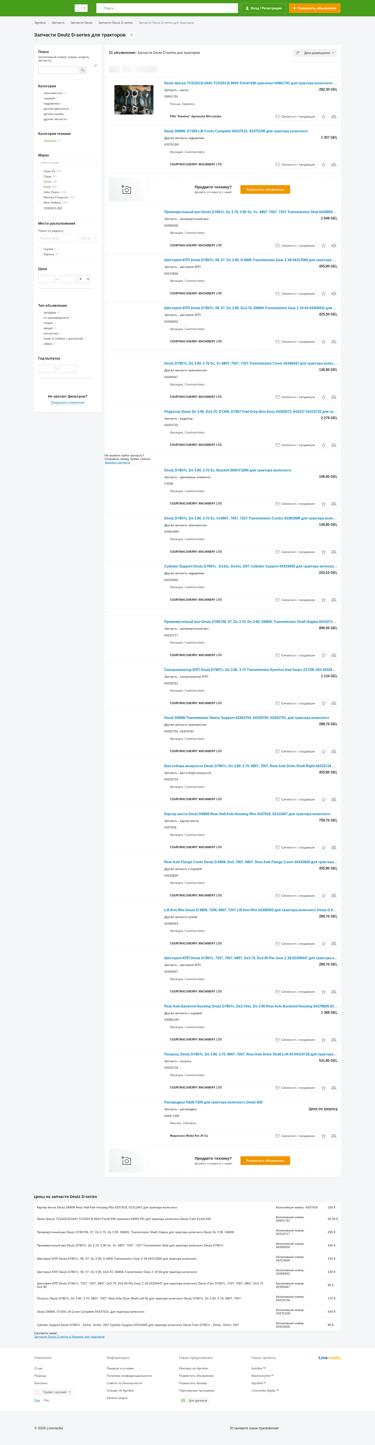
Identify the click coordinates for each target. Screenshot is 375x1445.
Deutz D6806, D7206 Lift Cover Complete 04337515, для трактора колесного (90, 1311)
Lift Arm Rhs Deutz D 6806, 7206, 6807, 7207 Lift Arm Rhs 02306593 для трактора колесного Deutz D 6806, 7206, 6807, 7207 (265, 910)
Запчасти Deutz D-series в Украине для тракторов (69, 1336)
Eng (37, 1400)
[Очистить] (95, 65)
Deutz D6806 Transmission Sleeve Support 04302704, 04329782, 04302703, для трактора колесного (246, 718)
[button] (323, 117)
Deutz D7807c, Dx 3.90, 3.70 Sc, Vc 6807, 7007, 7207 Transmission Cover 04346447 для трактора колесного (253, 363)
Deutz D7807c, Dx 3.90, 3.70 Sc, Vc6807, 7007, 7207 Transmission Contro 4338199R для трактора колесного (253, 518)
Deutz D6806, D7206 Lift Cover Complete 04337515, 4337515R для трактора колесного (236, 131)
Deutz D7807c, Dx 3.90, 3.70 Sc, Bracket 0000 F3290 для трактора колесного (227, 470)
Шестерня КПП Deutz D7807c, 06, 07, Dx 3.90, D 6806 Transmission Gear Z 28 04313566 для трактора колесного (257, 260)
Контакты (41, 1383)
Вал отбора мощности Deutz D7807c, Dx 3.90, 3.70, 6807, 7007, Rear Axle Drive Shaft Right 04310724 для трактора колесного (269, 766)
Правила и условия (120, 1368)
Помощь (40, 1375)
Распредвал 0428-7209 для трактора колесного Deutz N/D (213, 1102)
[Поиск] (100, 8)
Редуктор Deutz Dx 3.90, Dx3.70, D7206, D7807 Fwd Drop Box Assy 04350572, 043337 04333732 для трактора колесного (264, 411)
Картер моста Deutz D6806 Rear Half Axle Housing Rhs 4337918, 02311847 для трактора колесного (247, 814)
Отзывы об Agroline (120, 1390)
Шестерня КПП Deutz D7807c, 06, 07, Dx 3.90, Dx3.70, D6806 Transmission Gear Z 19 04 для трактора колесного (117, 1272)
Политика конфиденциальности (129, 1375)
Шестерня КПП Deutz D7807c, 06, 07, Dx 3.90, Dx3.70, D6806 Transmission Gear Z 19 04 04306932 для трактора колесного (265, 308)
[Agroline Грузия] (52, 8)
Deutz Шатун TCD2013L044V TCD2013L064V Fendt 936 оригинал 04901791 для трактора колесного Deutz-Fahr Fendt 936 (266, 83)
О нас (39, 1368)
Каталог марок (117, 1398)
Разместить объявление (265, 189)
